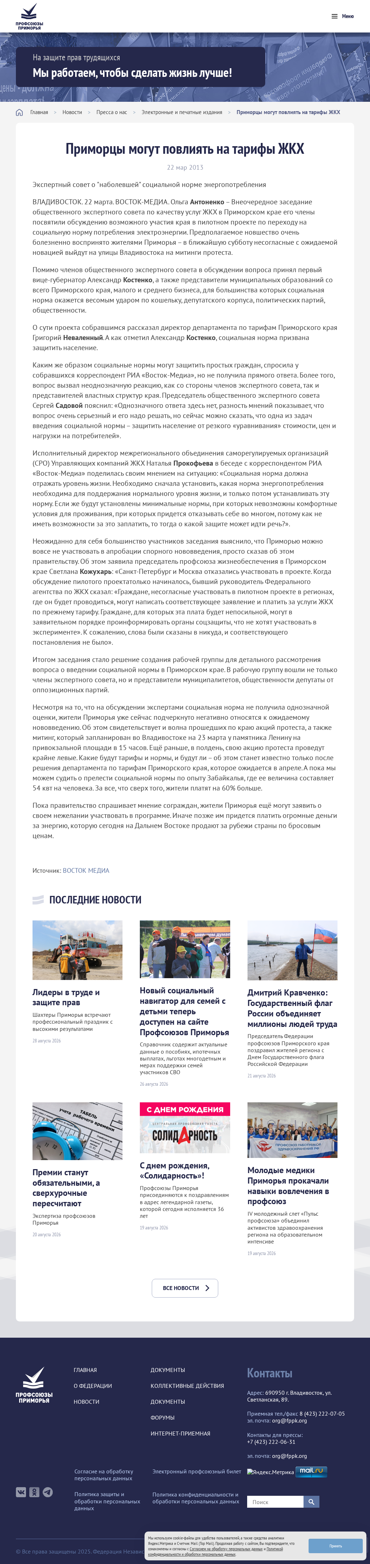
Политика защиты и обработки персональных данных (107, 1501)
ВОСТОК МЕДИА (86, 870)
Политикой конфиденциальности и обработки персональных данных (215, 1551)
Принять (336, 1545)
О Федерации (93, 1385)
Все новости (181, 1287)
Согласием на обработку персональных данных (226, 1548)
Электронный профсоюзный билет (196, 1471)
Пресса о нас (111, 112)
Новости (72, 112)
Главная (39, 112)
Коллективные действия (187, 1385)
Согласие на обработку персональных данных (103, 1475)
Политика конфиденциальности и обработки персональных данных (195, 1498)
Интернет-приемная (180, 1433)
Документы (168, 1370)
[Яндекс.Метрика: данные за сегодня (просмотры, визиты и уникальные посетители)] (270, 1472)
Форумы (163, 1417)
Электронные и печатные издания (182, 112)
